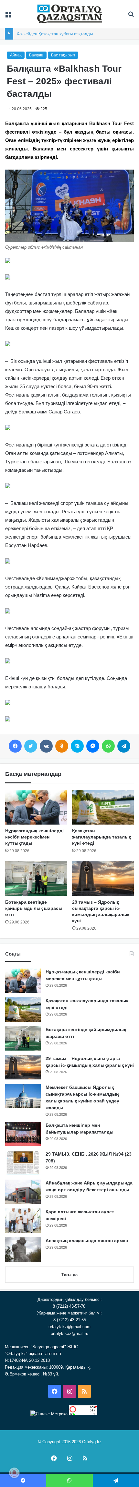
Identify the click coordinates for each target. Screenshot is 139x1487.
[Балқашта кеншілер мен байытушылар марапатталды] (23, 1134)
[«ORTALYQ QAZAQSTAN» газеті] (69, 14)
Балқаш (36, 55)
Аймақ (15, 55)
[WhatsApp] (108, 746)
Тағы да (69, 1274)
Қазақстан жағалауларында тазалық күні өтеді (101, 837)
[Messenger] (92, 746)
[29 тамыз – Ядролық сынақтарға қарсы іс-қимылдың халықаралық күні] (103, 878)
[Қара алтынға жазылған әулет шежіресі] (23, 1220)
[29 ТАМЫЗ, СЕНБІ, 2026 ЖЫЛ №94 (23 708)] (23, 1163)
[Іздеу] (131, 16)
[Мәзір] (8, 16)
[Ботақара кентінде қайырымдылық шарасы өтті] (36, 878)
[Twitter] (30, 746)
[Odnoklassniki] (61, 746)
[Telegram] (123, 746)
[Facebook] (15, 746)
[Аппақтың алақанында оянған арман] (23, 1249)
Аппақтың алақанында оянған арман (87, 1240)
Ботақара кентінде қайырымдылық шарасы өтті (33, 908)
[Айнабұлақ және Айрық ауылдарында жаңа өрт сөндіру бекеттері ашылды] (23, 1192)
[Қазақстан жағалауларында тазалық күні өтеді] (103, 807)
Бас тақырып (63, 55)
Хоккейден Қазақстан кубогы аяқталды (54, 33)
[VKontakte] (46, 746)
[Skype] (77, 746)
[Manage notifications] (14, 1473)
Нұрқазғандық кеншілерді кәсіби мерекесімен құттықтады (34, 837)
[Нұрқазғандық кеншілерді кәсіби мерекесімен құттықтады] (36, 807)
